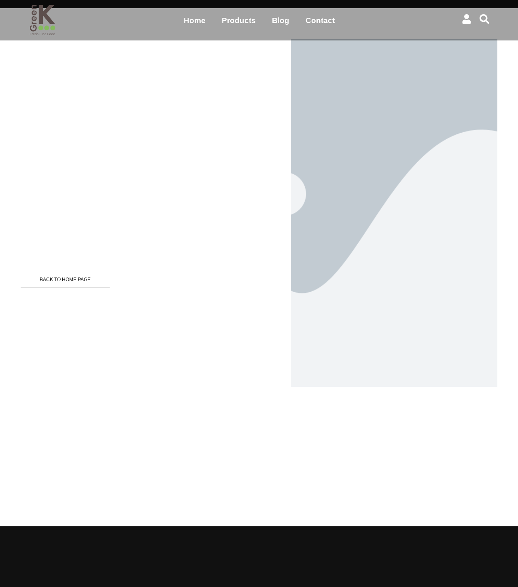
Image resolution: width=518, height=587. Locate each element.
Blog (280, 20)
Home (195, 20)
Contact (320, 20)
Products (239, 20)
